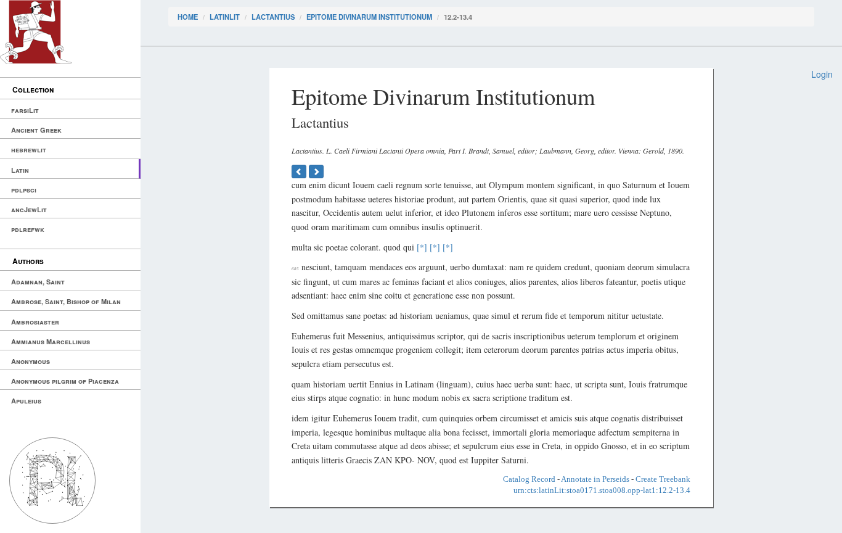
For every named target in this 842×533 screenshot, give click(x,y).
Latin (20, 170)
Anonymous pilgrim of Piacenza (65, 381)
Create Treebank (663, 479)
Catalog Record (529, 479)
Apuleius (26, 400)
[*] (422, 247)
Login (822, 74)
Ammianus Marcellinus (50, 341)
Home (188, 17)
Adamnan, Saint (38, 281)
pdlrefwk (27, 229)
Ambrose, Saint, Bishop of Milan (66, 301)
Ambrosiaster (35, 321)
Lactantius (273, 17)
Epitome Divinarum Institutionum (369, 17)
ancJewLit (29, 209)
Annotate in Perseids (595, 479)
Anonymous (30, 361)
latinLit (225, 17)
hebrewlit (28, 149)
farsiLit (25, 110)
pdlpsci (23, 189)
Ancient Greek (36, 129)
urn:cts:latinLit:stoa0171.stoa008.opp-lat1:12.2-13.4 (601, 490)
